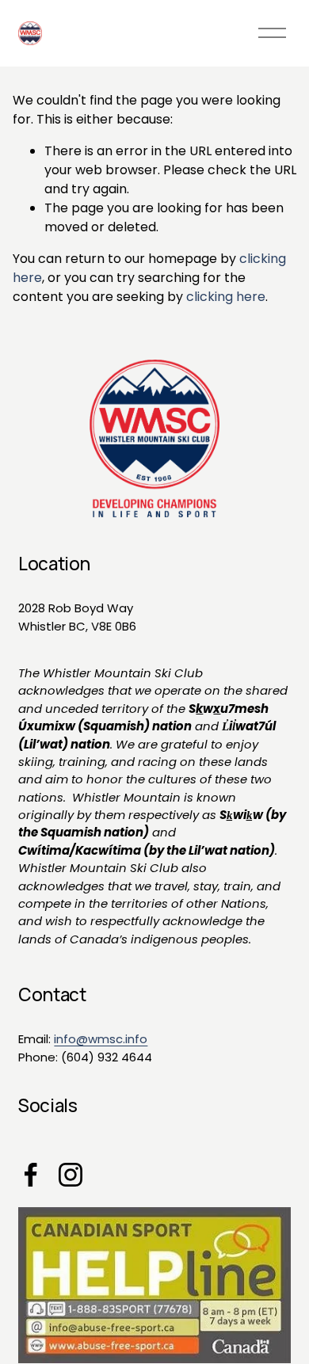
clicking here (225, 297)
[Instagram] (70, 1174)
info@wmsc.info (100, 1039)
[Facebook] (31, 1174)
